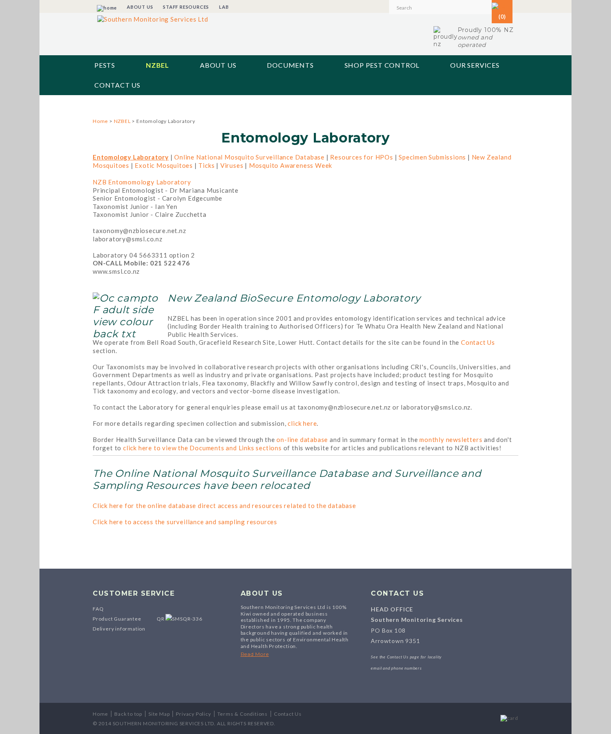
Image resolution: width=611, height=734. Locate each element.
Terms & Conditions (242, 714)
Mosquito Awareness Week (290, 165)
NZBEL (157, 65)
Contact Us (117, 85)
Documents (290, 65)
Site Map (159, 714)
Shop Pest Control (382, 65)
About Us (218, 65)
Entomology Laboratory (131, 157)
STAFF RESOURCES (186, 7)
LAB (224, 7)
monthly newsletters (450, 439)
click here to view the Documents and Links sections (202, 448)
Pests (104, 65)
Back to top (128, 714)
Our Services (475, 65)
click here (302, 423)
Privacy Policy (193, 714)
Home (100, 121)
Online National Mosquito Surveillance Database (249, 157)
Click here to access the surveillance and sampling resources (185, 521)
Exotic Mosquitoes (164, 165)
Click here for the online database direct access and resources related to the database (224, 505)
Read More (255, 654)
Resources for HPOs (361, 157)
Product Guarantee (117, 619)
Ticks (206, 165)
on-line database (302, 439)
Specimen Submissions (432, 157)
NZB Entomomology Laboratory (142, 182)
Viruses (232, 165)
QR (161, 619)
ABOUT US (140, 7)
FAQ (98, 609)
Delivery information (119, 629)
